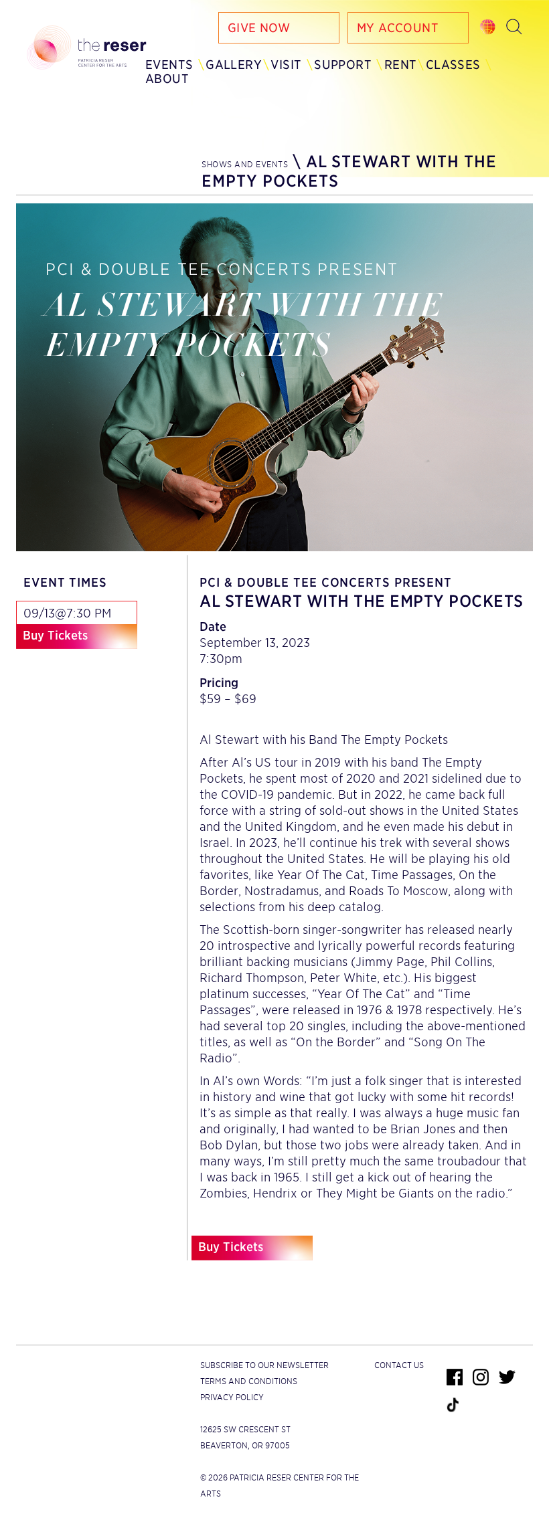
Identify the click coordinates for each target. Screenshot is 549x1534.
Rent (400, 65)
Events (169, 65)
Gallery (234, 65)
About (167, 79)
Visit (285, 65)
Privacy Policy (232, 1397)
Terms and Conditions (248, 1381)
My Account (398, 28)
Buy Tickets (55, 635)
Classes (453, 65)
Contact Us (399, 1365)
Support (343, 65)
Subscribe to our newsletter (264, 1365)
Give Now (259, 28)
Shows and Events (245, 164)
